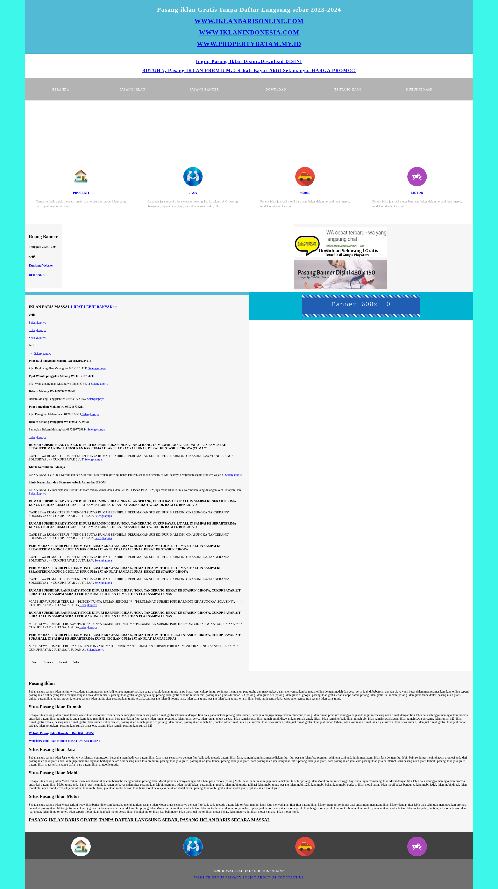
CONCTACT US (291, 877)
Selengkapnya (37, 322)
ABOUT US (266, 877)
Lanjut (63, 661)
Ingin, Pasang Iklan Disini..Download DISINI (249, 61)
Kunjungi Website (41, 265)
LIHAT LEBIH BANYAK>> (94, 307)
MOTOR (417, 192)
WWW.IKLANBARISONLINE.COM (249, 21)
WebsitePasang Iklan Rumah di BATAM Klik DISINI (64, 740)
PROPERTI (81, 192)
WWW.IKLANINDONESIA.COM (249, 32)
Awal (34, 661)
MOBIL (305, 192)
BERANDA (37, 274)
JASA (193, 192)
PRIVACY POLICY (240, 877)
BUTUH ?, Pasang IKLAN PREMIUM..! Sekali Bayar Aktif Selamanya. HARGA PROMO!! (249, 70)
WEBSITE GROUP (209, 877)
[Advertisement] (249, 129)
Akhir (76, 661)
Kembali (48, 661)
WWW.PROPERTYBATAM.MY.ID (249, 43)
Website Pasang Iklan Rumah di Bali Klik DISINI (61, 733)
